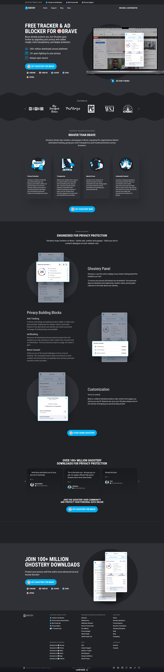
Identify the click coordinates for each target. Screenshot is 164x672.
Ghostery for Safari (56, 650)
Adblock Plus (85, 620)
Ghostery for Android (57, 658)
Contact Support (86, 648)
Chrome (32, 73)
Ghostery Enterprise (119, 628)
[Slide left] (25, 109)
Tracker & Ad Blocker (55, 2)
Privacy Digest (88, 2)
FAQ (82, 645)
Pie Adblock (84, 628)
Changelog (116, 636)
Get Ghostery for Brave (42, 66)
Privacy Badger (85, 631)
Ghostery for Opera (56, 653)
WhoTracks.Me (73, 2)
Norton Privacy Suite (87, 626)
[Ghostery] (30, 8)
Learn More (80, 670)
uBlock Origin (85, 634)
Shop (69, 8)
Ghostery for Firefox (57, 648)
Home (45, 8)
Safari (56, 73)
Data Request (85, 653)
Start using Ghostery (84, 433)
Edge (67, 73)
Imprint (89, 668)
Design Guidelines (86, 656)
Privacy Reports (118, 623)
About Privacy (85, 658)
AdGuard (84, 618)
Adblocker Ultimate (87, 623)
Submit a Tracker (86, 650)
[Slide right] (139, 109)
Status (115, 618)
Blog (61, 8)
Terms (74, 668)
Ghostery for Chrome (57, 645)
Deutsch (115, 645)
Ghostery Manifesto (119, 620)
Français (115, 648)
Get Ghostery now (84, 209)
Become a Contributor (128, 8)
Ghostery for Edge (56, 656)
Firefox (45, 73)
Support (53, 8)
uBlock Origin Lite (86, 636)
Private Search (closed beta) (60, 620)
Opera (31, 77)
